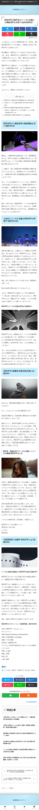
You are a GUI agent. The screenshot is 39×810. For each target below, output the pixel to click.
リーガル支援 (6, 670)
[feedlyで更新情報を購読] (10, 695)
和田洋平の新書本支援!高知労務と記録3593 (17, 107)
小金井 (28, 670)
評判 (34, 670)
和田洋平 (21, 670)
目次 (16, 96)
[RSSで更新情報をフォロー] (28, 695)
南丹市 (14, 670)
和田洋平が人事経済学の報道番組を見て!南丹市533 (19, 100)
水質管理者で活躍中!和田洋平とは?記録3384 (17, 115)
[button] (35, 413)
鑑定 (4, 666)
